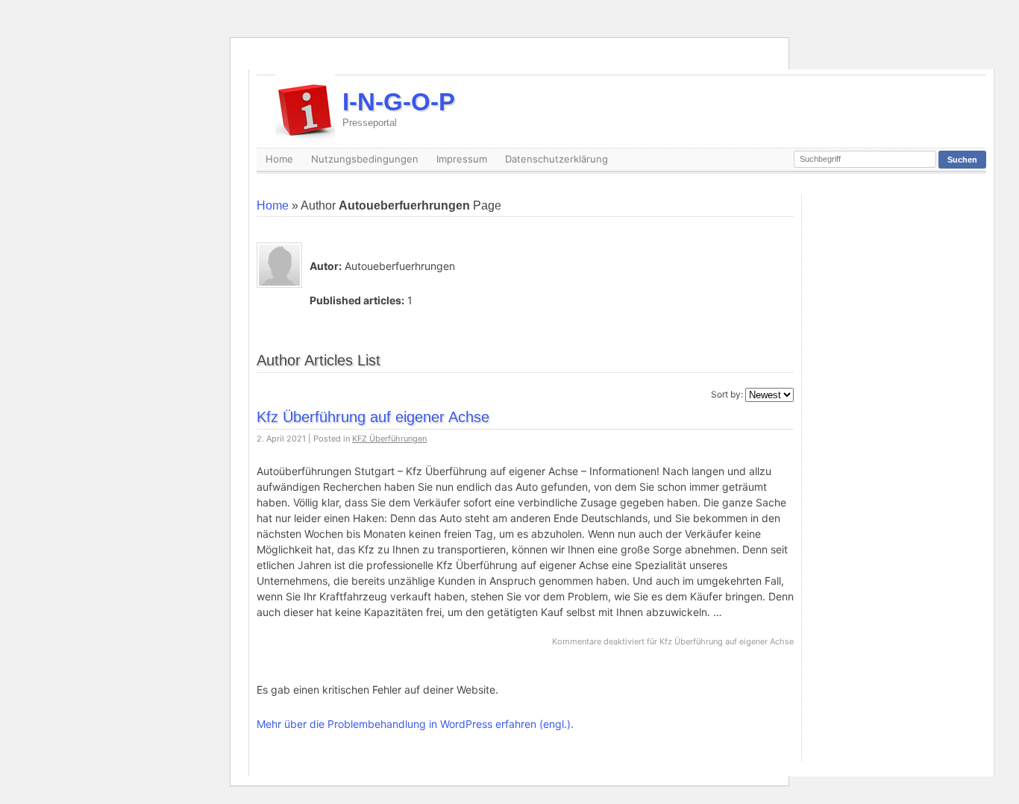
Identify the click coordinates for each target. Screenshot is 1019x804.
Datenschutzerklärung (556, 159)
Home (279, 159)
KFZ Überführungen (389, 438)
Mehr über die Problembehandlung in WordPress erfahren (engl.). (415, 723)
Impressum (461, 159)
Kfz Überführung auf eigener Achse (373, 417)
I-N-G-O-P (398, 108)
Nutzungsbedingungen (364, 159)
